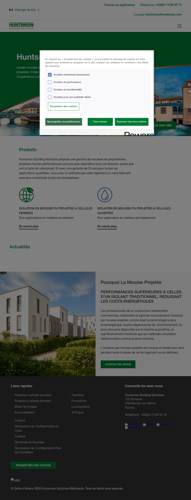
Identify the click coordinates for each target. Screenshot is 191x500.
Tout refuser (100, 121)
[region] (97, 92)
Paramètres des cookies (63, 106)
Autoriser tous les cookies (131, 121)
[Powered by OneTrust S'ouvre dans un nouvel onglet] (138, 132)
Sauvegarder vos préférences (63, 121)
